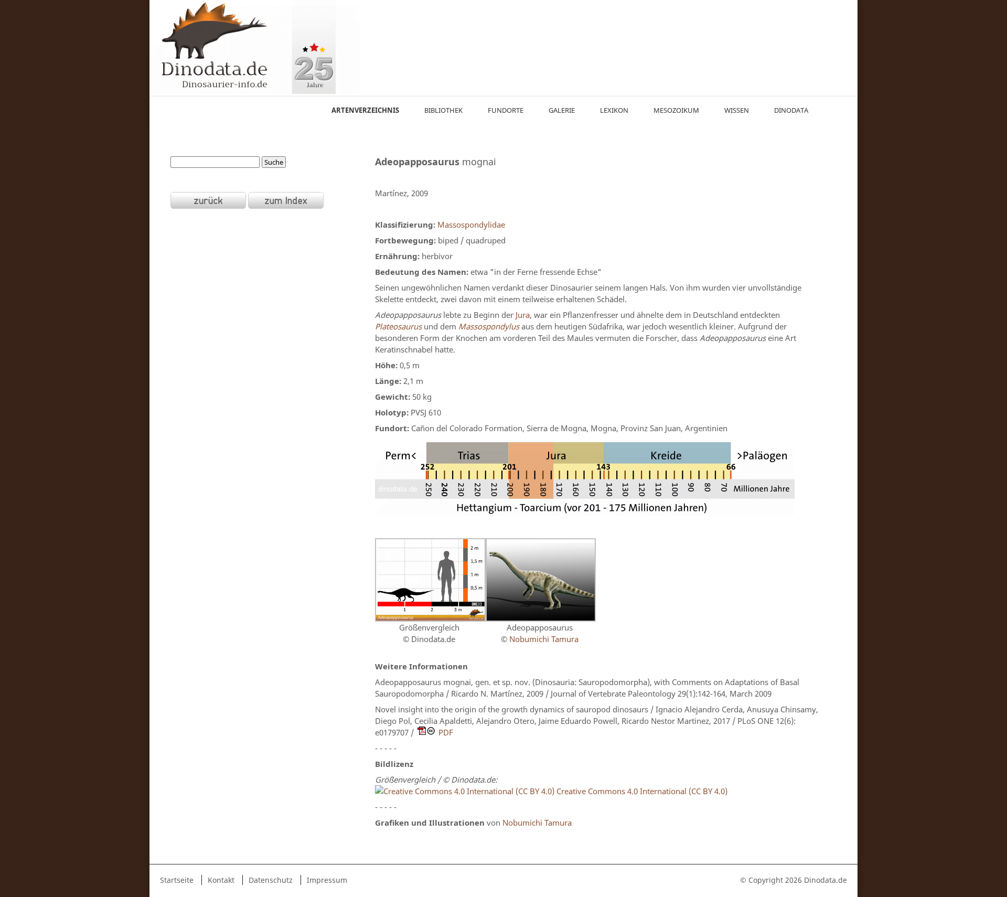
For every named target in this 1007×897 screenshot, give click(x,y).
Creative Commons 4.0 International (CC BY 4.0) (640, 791)
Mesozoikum (676, 110)
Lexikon (614, 110)
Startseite (177, 880)
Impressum (327, 880)
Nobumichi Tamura (544, 639)
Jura (523, 314)
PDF (445, 732)
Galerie (562, 110)
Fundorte (505, 110)
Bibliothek (443, 110)
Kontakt (221, 880)
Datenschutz (271, 880)
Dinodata (791, 110)
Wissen (736, 110)
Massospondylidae (470, 224)
